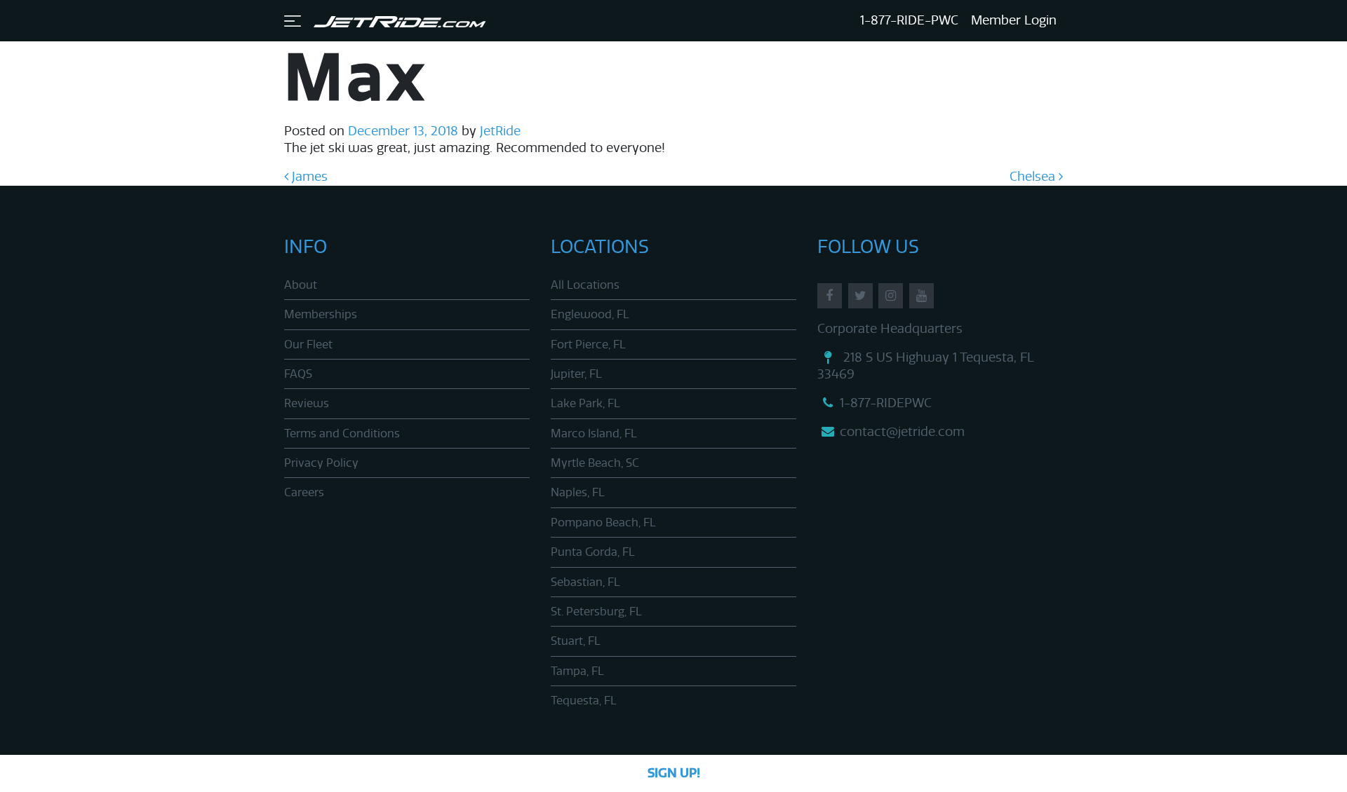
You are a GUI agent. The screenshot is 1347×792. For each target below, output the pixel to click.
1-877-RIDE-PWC (909, 20)
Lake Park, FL (585, 403)
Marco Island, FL (594, 433)
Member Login (1014, 20)
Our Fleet (308, 344)
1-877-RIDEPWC (886, 403)
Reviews (306, 403)
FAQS (298, 374)
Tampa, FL (577, 671)
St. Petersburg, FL (596, 611)
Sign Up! (674, 773)
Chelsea (1034, 176)
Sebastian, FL (585, 582)
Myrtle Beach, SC (595, 463)
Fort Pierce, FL (588, 344)
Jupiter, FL (576, 374)
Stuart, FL (576, 641)
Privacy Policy (321, 463)
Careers (304, 492)
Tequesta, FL (584, 700)
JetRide (498, 131)
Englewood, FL (590, 314)
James (308, 176)
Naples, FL (578, 492)
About (300, 285)
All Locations (585, 285)
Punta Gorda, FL (593, 552)
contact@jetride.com (902, 431)
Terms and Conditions (342, 433)
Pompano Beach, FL (603, 522)
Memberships (320, 314)
